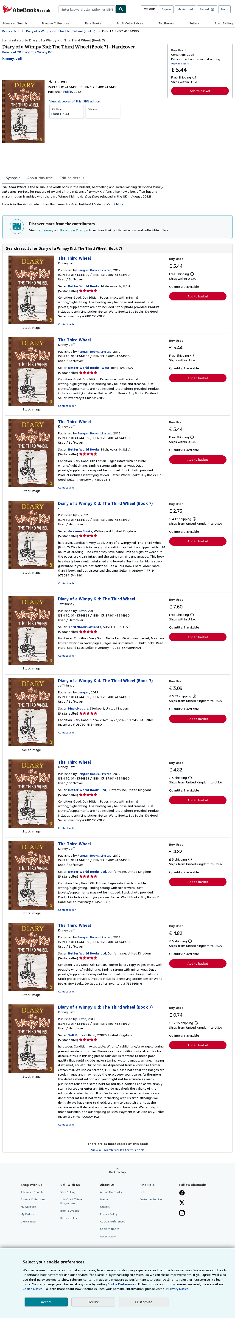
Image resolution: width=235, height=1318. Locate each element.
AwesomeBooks (80, 531)
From (60, 111)
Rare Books (93, 23)
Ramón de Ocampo (74, 230)
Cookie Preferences (112, 1221)
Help (224, 9)
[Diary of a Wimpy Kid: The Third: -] (31, 568)
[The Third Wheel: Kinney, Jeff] (31, 323)
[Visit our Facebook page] (182, 1193)
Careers (105, 1206)
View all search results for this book (117, 1150)
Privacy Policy (108, 1214)
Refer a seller (68, 1218)
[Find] (121, 9)
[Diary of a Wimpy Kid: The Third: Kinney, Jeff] (31, 1072)
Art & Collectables (129, 23)
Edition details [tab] (72, 177)
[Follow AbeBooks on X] (182, 1203)
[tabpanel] (83, 197)
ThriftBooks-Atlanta (84, 627)
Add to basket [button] (200, 91)
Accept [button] (46, 1302)
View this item (180, 63)
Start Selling (224, 23)
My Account (185, 9)
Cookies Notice (109, 1229)
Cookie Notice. (33, 1289)
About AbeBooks (111, 1192)
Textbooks (166, 23)
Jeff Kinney (45, 230)
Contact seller (67, 324)
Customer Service (151, 1199)
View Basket (28, 1221)
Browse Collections (56, 23)
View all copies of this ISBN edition (74, 101)
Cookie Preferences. (122, 1284)
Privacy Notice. (178, 1289)
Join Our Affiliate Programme (71, 1201)
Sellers (194, 23)
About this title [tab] (40, 177)
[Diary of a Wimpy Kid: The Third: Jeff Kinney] (31, 664)
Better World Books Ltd (87, 790)
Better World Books (84, 286)
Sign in (166, 9)
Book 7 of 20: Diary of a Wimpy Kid (27, 52)
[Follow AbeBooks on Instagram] (182, 1213)
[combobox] (87, 9)
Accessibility (108, 1236)
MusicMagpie (78, 708)
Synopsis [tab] (13, 177)
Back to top (117, 1172)
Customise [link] (143, 1302)
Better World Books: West (88, 368)
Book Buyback (69, 1210)
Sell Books (76, 1035)
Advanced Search (14, 23)
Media (104, 1199)
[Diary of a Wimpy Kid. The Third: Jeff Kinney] (31, 745)
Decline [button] (93, 1302)
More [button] (119, 204)
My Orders (27, 1214)
